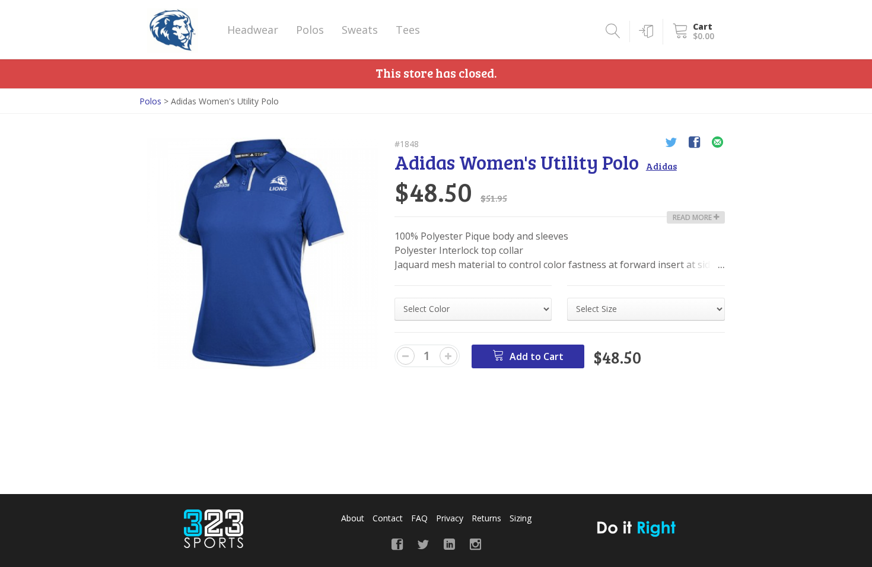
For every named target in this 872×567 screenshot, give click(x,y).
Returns (486, 518)
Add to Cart (535, 356)
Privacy (449, 518)
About (352, 518)
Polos (310, 30)
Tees (408, 30)
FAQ (419, 518)
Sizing (521, 518)
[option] (262, 253)
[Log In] (643, 31)
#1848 (406, 143)
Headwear (252, 30)
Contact (388, 518)
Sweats (360, 30)
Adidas (661, 166)
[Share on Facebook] (694, 144)
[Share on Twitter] (671, 144)
